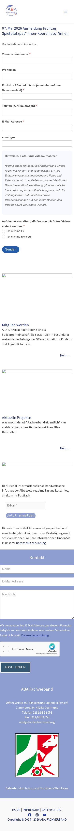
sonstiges (8, 137)
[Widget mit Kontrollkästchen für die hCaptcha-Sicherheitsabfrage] (30, 649)
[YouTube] (44, 815)
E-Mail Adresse (13, 121)
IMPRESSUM (31, 810)
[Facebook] (29, 815)
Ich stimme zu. (15, 230)
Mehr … (65, 355)
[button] (59, 12)
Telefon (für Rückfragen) (19, 105)
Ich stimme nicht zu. (19, 236)
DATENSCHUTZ (51, 810)
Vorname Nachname (16, 54)
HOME (16, 810)
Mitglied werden (15, 324)
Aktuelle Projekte (16, 417)
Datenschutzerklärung (31, 543)
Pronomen (9, 69)
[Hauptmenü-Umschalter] (66, 11)
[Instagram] (37, 815)
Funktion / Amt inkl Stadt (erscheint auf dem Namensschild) (31, 88)
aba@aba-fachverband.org (37, 722)
